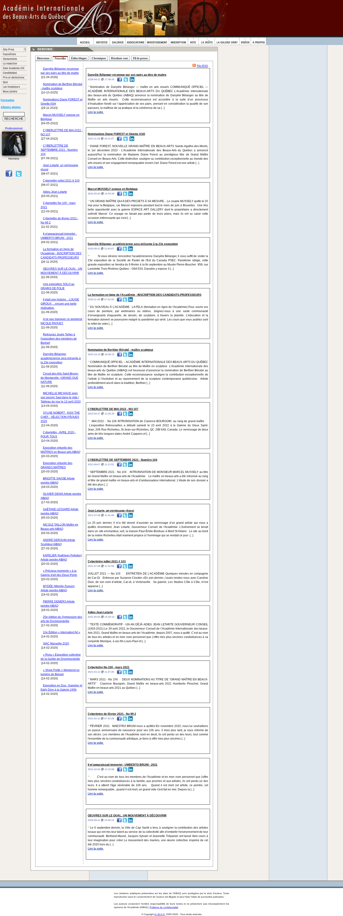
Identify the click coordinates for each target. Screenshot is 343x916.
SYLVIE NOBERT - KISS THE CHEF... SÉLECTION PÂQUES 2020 (60, 417)
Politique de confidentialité (164, 907)
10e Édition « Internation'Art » (61, 632)
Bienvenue (43, 58)
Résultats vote (119, 58)
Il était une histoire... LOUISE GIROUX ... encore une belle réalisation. (60, 304)
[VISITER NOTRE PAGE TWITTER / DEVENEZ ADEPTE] (18, 176)
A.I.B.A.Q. (159, 914)
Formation (7, 100)
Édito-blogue (79, 58)
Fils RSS (202, 66)
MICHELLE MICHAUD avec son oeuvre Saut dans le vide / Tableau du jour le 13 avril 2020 (61, 397)
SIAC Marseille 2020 (56, 643)
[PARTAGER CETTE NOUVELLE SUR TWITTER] (125, 79)
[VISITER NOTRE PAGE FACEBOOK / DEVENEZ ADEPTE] (8, 176)
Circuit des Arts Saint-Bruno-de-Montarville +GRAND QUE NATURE (60, 378)
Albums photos (11, 107)
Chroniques (99, 58)
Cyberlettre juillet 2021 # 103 (61, 180)
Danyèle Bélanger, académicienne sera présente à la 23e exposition (61, 358)
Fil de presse (140, 58)
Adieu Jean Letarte (55, 191)
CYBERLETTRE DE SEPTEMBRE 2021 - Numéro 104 (59, 150)
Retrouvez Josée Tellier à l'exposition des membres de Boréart (59, 338)
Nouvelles (60, 58)
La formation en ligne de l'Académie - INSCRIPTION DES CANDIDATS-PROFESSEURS (61, 253)
